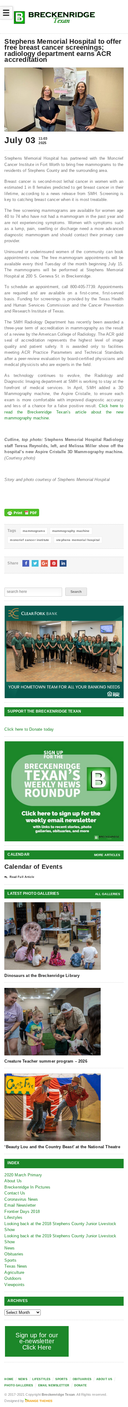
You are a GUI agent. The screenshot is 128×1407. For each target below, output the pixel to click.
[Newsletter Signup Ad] (64, 791)
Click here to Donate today (29, 729)
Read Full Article (22, 877)
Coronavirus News (21, 1199)
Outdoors (12, 1278)
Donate (80, 1385)
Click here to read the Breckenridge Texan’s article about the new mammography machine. (63, 411)
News (9, 1248)
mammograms (34, 531)
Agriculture (14, 1272)
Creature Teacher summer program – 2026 (45, 1061)
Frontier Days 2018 (22, 1211)
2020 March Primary (23, 1175)
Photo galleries (18, 1385)
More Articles (107, 855)
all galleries (108, 894)
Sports (10, 1260)
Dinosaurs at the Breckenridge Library (42, 975)
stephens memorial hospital (78, 540)
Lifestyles (13, 1217)
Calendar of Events (33, 866)
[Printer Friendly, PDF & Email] (21, 512)
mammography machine (71, 531)
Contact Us (14, 1193)
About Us (13, 1181)
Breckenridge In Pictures (27, 1187)
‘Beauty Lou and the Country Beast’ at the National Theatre (62, 1146)
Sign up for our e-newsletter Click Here (37, 1341)
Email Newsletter (20, 1205)
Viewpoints (14, 1284)
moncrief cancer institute (29, 540)
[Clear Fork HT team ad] (64, 652)
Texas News (15, 1266)
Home (8, 1379)
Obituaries (13, 1254)
